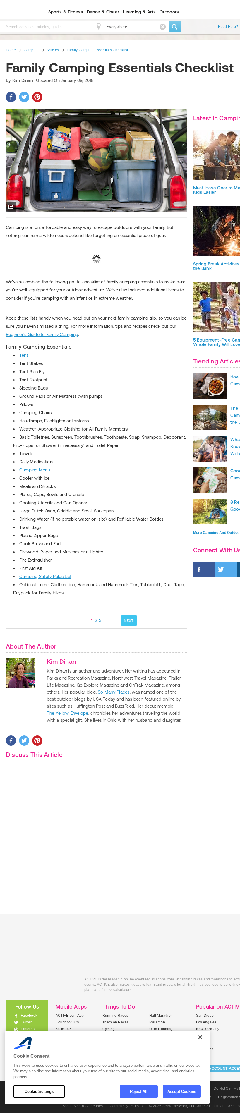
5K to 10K (64, 1029)
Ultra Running (160, 1029)
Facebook (29, 1015)
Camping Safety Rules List (45, 576)
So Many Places (113, 692)
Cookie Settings (39, 1091)
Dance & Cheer (103, 11)
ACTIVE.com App (70, 1015)
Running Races (115, 1015)
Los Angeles (206, 1022)
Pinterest (28, 1029)
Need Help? (228, 27)
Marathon (157, 1022)
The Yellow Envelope (67, 713)
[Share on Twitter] (24, 97)
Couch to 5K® (67, 1022)
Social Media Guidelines (82, 1106)
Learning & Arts (139, 11)
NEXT (128, 620)
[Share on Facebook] (11, 97)
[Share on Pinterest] (37, 97)
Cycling (108, 1029)
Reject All (139, 1091)
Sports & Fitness (65, 11)
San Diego (205, 1015)
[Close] (200, 1037)
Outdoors (169, 11)
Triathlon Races (115, 1022)
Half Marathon (161, 1015)
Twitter (26, 1022)
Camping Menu (34, 469)
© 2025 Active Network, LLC (172, 1106)
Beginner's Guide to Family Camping (42, 334)
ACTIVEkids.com (41, 986)
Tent (24, 355)
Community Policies (126, 1106)
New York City (207, 1029)
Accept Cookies (181, 1091)
